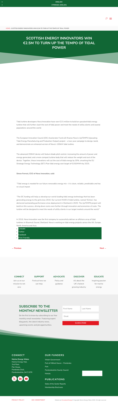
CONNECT (19, 276)
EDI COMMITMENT (38, 400)
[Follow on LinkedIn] (20, 378)
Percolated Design (67, 400)
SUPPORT (39, 276)
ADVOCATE (59, 276)
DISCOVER (79, 276)
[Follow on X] (14, 378)
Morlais (47, 373)
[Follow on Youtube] (26, 378)
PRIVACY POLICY (18, 400)
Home (8, 28)
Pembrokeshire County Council (56, 370)
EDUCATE (99, 276)
